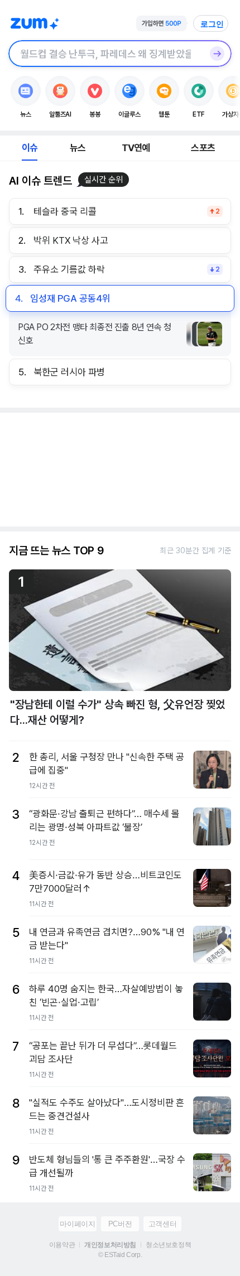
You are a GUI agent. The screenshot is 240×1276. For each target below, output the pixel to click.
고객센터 (162, 1224)
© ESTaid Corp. (120, 1255)
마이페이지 (77, 1224)
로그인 (212, 24)
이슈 (29, 147)
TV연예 (136, 147)
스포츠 (203, 147)
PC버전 (120, 1224)
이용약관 (62, 1245)
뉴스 (77, 147)
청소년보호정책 (168, 1245)
